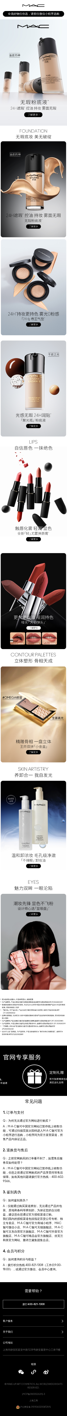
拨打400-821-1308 (33, 1304)
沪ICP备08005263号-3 (33, 1394)
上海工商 (33, 1400)
